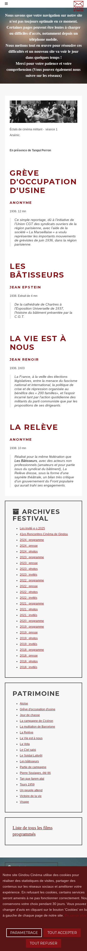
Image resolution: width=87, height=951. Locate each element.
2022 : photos (29, 592)
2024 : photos (29, 551)
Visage (24, 802)
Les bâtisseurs (29, 761)
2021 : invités (28, 615)
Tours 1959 (27, 784)
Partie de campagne (33, 767)
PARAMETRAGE (24, 933)
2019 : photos (29, 638)
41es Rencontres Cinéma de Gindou (44, 534)
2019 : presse (29, 632)
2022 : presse (29, 586)
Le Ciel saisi (28, 749)
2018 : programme (32, 650)
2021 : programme (32, 603)
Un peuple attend (31, 790)
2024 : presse (29, 545)
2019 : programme (32, 626)
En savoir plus (75, 915)
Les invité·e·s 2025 (32, 528)
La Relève (26, 732)
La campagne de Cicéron (36, 721)
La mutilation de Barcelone (37, 726)
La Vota (25, 744)
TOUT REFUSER (43, 943)
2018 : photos (29, 661)
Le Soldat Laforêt (31, 755)
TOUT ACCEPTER (62, 933)
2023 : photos (29, 569)
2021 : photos (29, 609)
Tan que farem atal (32, 778)
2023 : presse (29, 563)
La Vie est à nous (31, 738)
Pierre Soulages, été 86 (35, 773)
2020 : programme (32, 621)
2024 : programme (32, 540)
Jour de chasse (30, 715)
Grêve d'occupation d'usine (37, 709)
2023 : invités (28, 574)
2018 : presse (29, 655)
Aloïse (24, 703)
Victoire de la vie (31, 796)
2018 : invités (28, 667)
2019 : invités (28, 644)
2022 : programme (32, 580)
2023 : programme (32, 557)
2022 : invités (28, 597)
